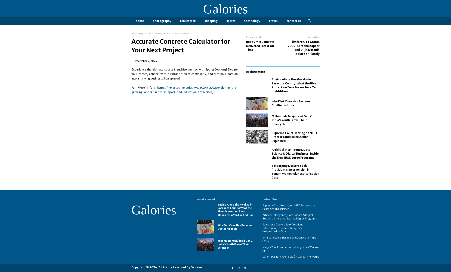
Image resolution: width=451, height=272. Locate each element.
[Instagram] (239, 268)
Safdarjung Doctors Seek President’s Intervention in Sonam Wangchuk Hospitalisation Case (283, 228)
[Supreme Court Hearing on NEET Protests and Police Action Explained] (257, 136)
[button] (309, 21)
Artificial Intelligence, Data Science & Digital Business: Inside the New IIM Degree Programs (295, 153)
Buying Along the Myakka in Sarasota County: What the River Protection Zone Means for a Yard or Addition (236, 210)
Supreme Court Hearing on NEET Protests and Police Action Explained (294, 137)
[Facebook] (232, 268)
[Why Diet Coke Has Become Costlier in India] (257, 103)
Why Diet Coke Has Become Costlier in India (291, 103)
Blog (141, 34)
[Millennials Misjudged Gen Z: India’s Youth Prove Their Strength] (257, 120)
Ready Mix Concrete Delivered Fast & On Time (260, 45)
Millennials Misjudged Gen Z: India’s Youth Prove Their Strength (292, 120)
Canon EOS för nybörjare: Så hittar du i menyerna (290, 256)
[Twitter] (245, 268)
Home (134, 34)
